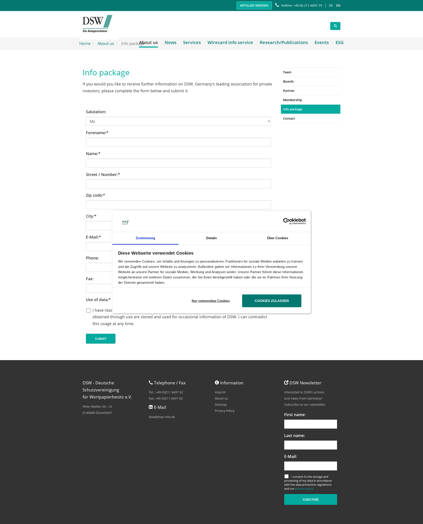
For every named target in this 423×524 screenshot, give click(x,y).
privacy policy (304, 489)
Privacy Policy (224, 411)
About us (221, 398)
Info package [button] (292, 109)
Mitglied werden (254, 5)
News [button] (170, 42)
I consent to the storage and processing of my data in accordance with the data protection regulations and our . (308, 483)
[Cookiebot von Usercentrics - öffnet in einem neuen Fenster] (286, 221)
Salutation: (96, 111)
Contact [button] (289, 118)
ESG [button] (340, 42)
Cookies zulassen (272, 300)
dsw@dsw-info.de (162, 417)
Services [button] (192, 42)
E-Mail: (93, 237)
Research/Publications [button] (284, 42)
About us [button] (148, 42)
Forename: (97, 132)
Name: (93, 153)
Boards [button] (288, 81)
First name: (295, 414)
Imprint (220, 392)
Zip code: (95, 195)
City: (91, 216)
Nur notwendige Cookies (211, 300)
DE (331, 5)
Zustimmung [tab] (145, 238)
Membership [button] (292, 100)
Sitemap (221, 404)
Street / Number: (103, 174)
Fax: (90, 278)
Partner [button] (289, 91)
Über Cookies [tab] (277, 238)
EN (338, 5)
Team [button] (287, 72)
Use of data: (98, 299)
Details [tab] (211, 238)
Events (322, 42)
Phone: (92, 258)
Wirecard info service (230, 42)
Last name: (294, 435)
